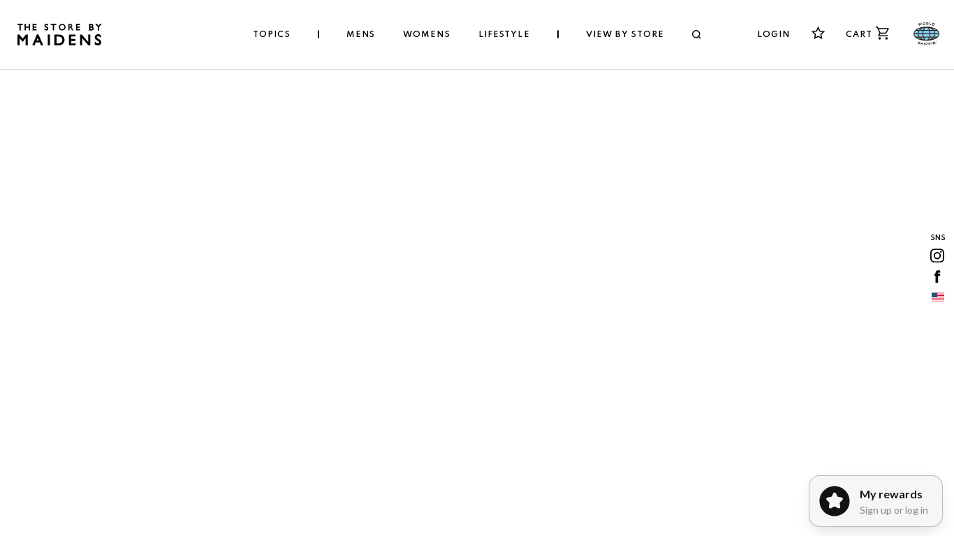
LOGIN (774, 35)
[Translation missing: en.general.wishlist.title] (818, 33)
